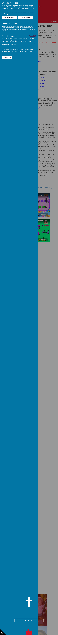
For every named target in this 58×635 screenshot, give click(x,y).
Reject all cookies (25, 17)
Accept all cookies (9, 17)
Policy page (29, 51)
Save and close (7, 57)
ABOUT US (29, 620)
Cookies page (5, 14)
